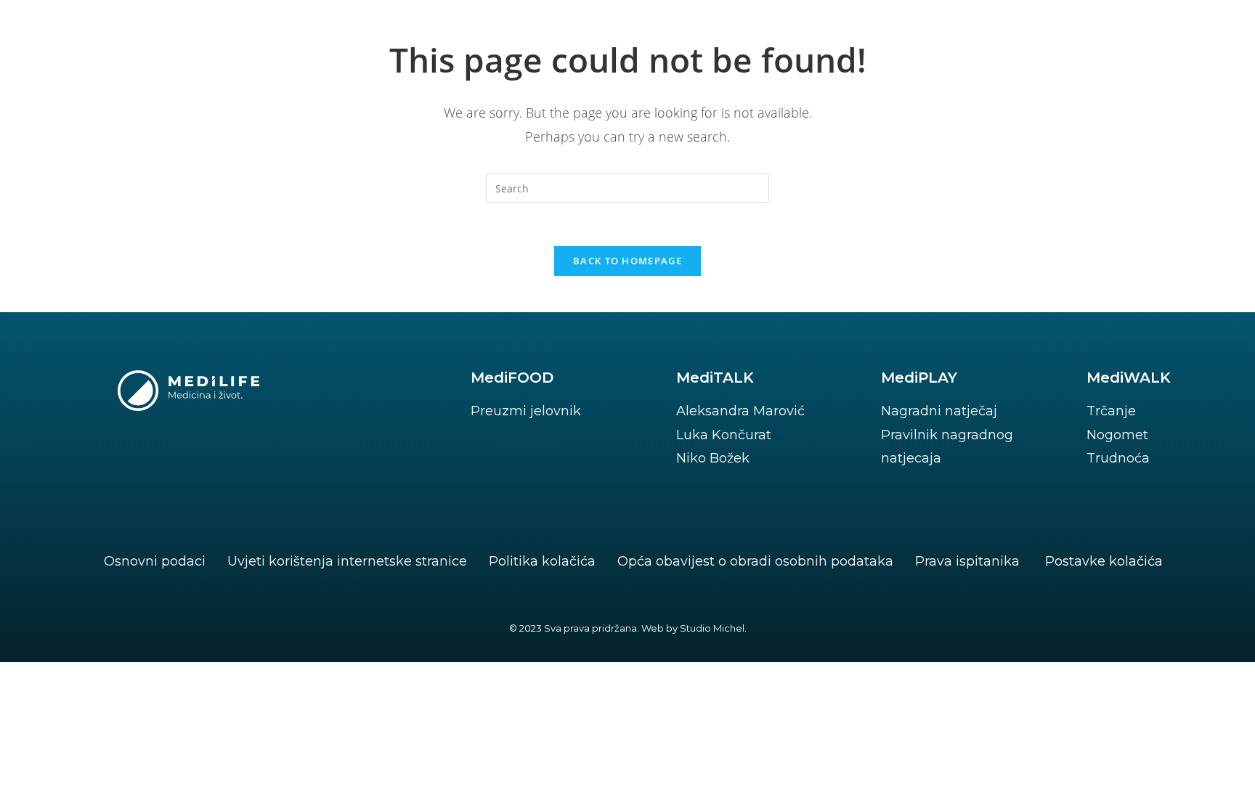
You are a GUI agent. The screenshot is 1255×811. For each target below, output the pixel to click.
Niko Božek (713, 458)
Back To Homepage (627, 260)
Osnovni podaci (155, 561)
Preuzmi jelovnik (526, 411)
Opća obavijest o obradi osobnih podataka (755, 561)
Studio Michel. (713, 628)
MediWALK (1129, 377)
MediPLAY (919, 377)
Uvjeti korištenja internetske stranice (347, 561)
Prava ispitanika (967, 561)
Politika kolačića (542, 561)
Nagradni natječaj (939, 411)
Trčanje (1111, 411)
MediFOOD (512, 377)
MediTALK (715, 377)
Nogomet (1117, 435)
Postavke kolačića (1104, 561)
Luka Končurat (723, 435)
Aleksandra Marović (740, 411)
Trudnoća (1118, 458)
